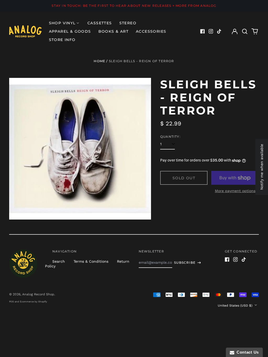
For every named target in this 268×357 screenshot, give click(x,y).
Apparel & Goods (70, 31)
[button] (245, 31)
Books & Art (113, 31)
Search (58, 261)
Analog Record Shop (38, 294)
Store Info (62, 39)
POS (11, 301)
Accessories (151, 31)
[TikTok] (219, 31)
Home (99, 61)
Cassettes (99, 23)
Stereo (127, 23)
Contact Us (246, 352)
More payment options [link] (235, 191)
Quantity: (170, 137)
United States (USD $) (235, 305)
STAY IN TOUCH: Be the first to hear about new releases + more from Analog (134, 6)
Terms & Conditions (91, 261)
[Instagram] (211, 31)
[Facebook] (202, 31)
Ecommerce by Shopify (33, 301)
